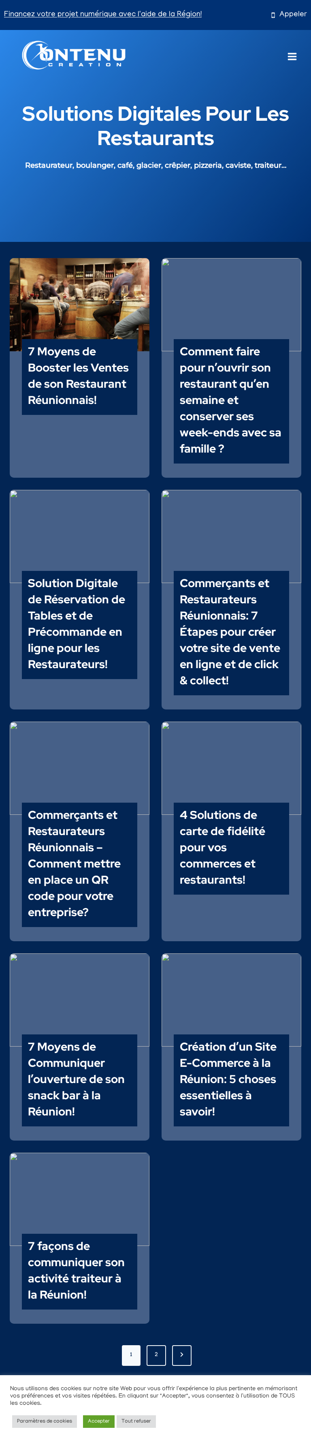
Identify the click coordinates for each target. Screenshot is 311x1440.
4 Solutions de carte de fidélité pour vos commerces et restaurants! (222, 847)
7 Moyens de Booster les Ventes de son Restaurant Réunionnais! (78, 376)
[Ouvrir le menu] (292, 54)
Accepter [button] (99, 1422)
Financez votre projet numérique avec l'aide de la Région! (103, 15)
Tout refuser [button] (136, 1422)
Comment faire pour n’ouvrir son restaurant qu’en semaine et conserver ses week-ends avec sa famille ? (230, 400)
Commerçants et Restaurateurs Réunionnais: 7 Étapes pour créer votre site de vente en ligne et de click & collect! (230, 631)
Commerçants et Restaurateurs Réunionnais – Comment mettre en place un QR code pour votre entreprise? (74, 863)
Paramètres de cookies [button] (44, 1422)
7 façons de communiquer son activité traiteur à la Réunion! (76, 1270)
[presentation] (79, 304)
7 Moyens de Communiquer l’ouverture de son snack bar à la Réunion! (76, 1079)
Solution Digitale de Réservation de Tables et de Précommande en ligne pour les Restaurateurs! (76, 623)
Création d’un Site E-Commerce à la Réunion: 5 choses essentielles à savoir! (228, 1079)
